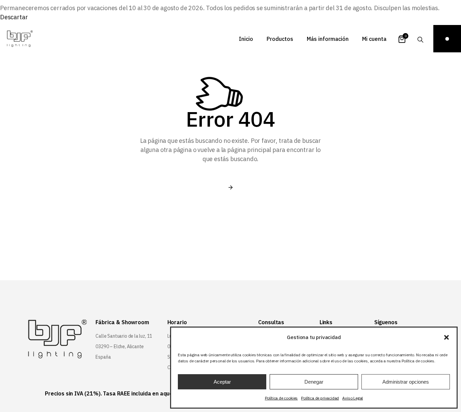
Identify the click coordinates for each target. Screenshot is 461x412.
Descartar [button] (14, 17)
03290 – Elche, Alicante (120, 346)
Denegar (313, 382)
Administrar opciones (405, 382)
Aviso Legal (352, 398)
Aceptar (222, 382)
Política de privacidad (320, 398)
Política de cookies (281, 398)
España (103, 357)
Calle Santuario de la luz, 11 (124, 336)
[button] (446, 337)
